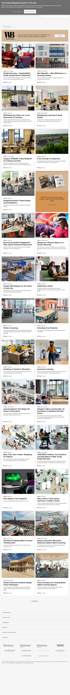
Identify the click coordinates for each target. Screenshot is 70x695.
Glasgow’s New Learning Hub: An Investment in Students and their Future (51, 411)
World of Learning (10, 328)
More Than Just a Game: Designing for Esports (17, 455)
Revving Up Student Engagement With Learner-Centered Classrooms (17, 243)
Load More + (35, 601)
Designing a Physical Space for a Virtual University (50, 243)
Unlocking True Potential (47, 328)
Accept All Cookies (30, 11)
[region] (35, 7)
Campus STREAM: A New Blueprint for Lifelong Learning (17, 159)
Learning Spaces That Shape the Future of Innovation (16, 410)
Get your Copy (51, 205)
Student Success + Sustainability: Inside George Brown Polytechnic (17, 74)
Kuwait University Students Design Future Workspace (17, 583)
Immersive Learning (45, 369)
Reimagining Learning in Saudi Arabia (49, 116)
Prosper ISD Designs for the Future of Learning (17, 287)
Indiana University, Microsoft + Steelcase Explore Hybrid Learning (51, 541)
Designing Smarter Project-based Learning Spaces (16, 201)
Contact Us (5, 637)
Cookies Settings (17, 11)
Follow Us (5, 627)
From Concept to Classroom (48, 158)
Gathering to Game (45, 286)
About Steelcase (7, 612)
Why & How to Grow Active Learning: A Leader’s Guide (48, 499)
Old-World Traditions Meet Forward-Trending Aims (18, 541)
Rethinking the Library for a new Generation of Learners (16, 116)
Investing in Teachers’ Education (16, 369)
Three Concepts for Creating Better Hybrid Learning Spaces (51, 583)
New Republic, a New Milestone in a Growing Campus (51, 74)
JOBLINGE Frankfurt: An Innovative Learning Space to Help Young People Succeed (51, 456)
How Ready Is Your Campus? (15, 498)
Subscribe (59, 35)
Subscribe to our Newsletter (9, 632)
